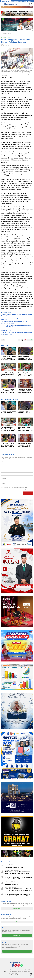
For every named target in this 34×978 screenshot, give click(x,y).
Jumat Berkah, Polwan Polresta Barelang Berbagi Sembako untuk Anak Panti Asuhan (16, 326)
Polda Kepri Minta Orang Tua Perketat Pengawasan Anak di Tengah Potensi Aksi (16, 333)
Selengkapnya (16, 908)
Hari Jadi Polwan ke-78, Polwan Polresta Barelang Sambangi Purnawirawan (14, 322)
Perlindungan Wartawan (10, 971)
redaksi (6, 44)
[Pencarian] (32, 4)
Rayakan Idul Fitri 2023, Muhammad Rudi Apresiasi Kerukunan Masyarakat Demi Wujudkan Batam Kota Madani (18, 889)
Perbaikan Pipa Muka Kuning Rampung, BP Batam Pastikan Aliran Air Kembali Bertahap (16, 315)
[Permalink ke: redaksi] (2, 45)
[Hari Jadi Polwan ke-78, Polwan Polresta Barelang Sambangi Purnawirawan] (8, 367)
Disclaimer (20, 970)
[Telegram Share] (28, 340)
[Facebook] (13, 965)
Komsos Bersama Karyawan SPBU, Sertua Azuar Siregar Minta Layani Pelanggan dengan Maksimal (18, 895)
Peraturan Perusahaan (24, 971)
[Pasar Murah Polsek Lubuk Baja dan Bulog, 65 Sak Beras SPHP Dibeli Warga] (8, 383)
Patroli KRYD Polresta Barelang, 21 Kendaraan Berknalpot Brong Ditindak (16, 318)
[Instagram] (18, 965)
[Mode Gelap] (29, 4)
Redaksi (5, 970)
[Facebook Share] (19, 340)
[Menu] (2, 4)
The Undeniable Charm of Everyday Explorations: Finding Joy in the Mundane (17, 883)
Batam (3, 37)
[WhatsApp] (21, 965)
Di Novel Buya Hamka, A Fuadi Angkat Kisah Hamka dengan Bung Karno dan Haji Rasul (18, 866)
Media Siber (28, 970)
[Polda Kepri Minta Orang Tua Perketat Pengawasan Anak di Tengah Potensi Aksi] (25, 383)
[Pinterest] (15, 965)
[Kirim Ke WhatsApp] (31, 340)
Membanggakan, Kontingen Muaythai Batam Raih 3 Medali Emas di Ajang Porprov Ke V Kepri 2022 (18, 872)
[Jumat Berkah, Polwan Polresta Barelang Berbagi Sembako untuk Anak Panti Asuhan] (25, 367)
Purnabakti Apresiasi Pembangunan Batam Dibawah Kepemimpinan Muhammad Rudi (18, 878)
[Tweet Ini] (22, 340)
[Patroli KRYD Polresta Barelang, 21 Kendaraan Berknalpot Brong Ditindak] (25, 351)
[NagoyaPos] (11, 4)
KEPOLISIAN (8, 37)
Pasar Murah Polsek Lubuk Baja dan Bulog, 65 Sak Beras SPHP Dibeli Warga (16, 329)
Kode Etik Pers (12, 970)
